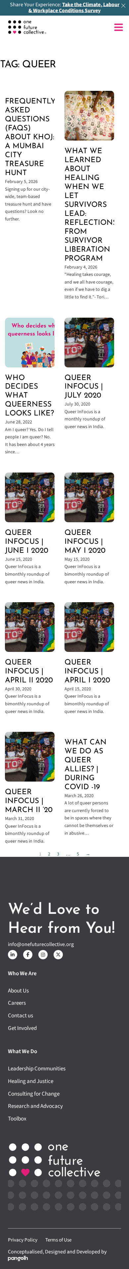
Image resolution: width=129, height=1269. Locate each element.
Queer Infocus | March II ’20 (29, 801)
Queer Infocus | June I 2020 (26, 542)
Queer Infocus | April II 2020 (29, 671)
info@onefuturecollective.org (41, 944)
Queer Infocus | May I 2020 (85, 542)
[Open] (118, 27)
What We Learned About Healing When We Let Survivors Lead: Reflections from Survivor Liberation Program (90, 205)
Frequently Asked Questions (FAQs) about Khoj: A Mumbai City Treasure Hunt (30, 137)
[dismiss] (123, 5)
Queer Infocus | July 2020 (83, 387)
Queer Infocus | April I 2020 (87, 671)
